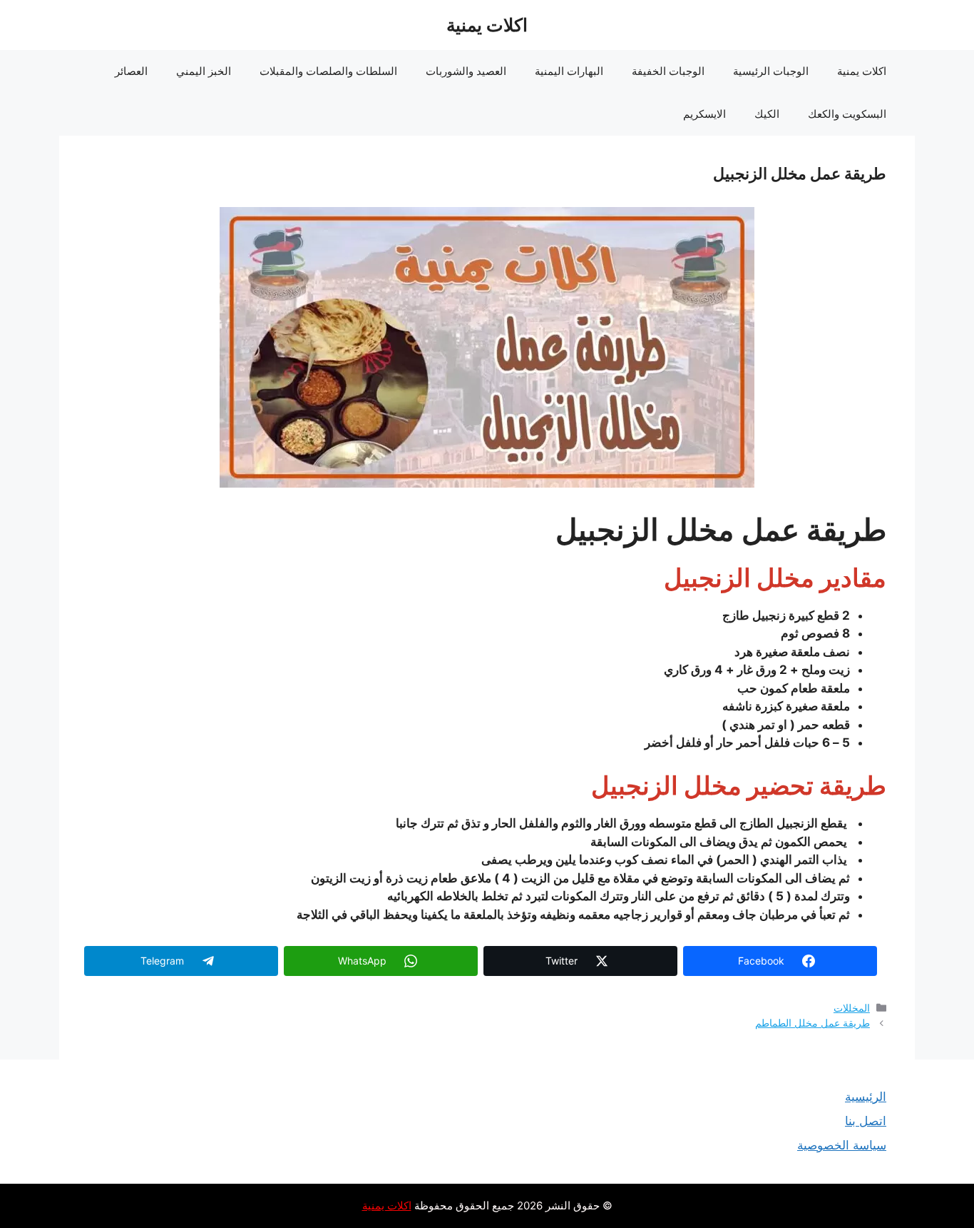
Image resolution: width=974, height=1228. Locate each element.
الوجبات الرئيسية (771, 71)
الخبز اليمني (203, 71)
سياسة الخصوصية (841, 1145)
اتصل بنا (865, 1121)
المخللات (852, 1008)
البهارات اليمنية (569, 71)
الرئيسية (865, 1096)
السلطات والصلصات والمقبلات (328, 71)
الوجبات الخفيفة (668, 71)
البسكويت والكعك (847, 114)
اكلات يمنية (487, 25)
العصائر (131, 71)
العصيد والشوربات (466, 71)
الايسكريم (704, 114)
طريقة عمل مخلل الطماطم (812, 1023)
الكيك (766, 114)
